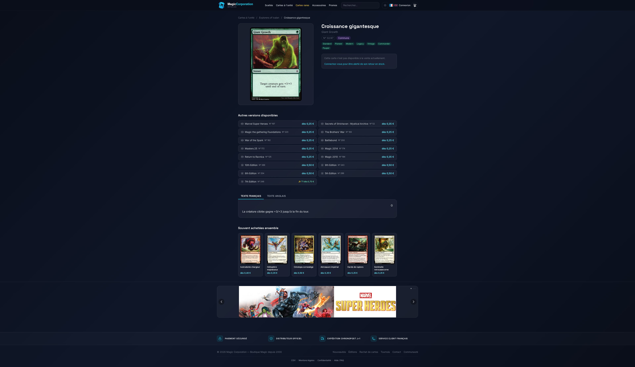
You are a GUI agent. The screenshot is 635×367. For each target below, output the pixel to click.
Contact (396, 351)
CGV (293, 360)
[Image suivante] (414, 302)
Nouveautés (339, 351)
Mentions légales (306, 360)
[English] (396, 5)
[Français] (391, 5)
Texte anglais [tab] (276, 195)
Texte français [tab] (251, 195)
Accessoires (319, 5)
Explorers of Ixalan (269, 17)
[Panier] (415, 5)
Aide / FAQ (339, 360)
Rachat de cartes (369, 351)
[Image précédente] (221, 302)
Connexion (404, 5)
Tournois (385, 351)
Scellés (269, 5)
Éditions (352, 351)
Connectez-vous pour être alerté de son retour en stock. (354, 63)
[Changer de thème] (385, 5)
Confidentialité (324, 360)
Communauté (411, 351)
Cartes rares (302, 5)
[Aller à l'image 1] (412, 288)
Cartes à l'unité (284, 5)
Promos (333, 5)
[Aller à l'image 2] (415, 288)
